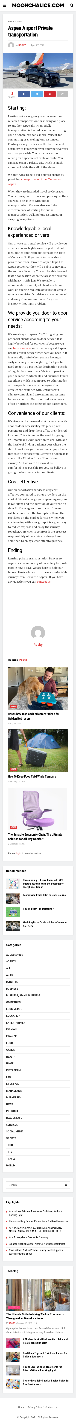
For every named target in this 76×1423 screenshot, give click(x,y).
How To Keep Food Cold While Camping (32, 776)
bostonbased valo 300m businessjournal (44, 895)
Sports (11, 1138)
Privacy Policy (35, 1407)
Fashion (11, 1029)
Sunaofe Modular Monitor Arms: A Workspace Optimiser (37, 1243)
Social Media (14, 1131)
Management (15, 1090)
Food (9, 1043)
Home (11, 21)
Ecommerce (14, 1009)
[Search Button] (66, 1185)
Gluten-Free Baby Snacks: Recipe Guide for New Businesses (38, 1221)
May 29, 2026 (15, 723)
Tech (9, 1145)
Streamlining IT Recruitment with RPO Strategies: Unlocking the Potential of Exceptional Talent (43, 883)
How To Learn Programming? (38, 908)
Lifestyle (12, 1083)
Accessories (14, 954)
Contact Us (51, 1407)
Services (12, 1124)
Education (13, 1015)
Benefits (12, 981)
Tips (9, 1151)
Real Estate (14, 1117)
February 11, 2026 (17, 782)
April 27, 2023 (38, 45)
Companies (13, 1002)
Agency (11, 961)
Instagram (13, 1070)
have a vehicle (22, 348)
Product (12, 1111)
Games (10, 1049)
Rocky (22, 45)
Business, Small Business (23, 995)
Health (11, 1056)
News (19, 21)
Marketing (13, 1097)
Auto (9, 975)
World (10, 1165)
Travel (10, 1158)
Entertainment (16, 1022)
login (18, 853)
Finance (11, 1036)
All (8, 968)
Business (12, 988)
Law (8, 1077)
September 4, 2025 (17, 844)
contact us (44, 581)
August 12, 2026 (25, 1323)
